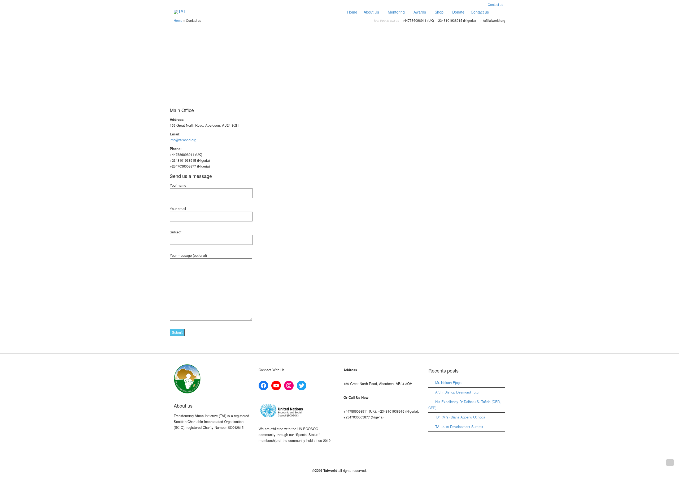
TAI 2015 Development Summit (459, 426)
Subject (175, 231)
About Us (372, 12)
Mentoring (397, 12)
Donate (458, 12)
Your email (178, 208)
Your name (178, 185)
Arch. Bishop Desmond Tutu (456, 392)
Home (352, 12)
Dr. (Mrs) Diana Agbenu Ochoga (460, 417)
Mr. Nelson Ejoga (448, 382)
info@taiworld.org (183, 139)
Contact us (495, 4)
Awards (420, 12)
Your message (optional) (188, 255)
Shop (440, 12)
